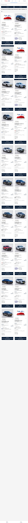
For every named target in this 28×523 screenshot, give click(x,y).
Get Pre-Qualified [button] (7, 43)
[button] (7, 42)
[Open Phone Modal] (16, 1)
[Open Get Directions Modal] (12, 1)
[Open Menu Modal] (2, 1)
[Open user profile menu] (19, 1)
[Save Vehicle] (12, 23)
